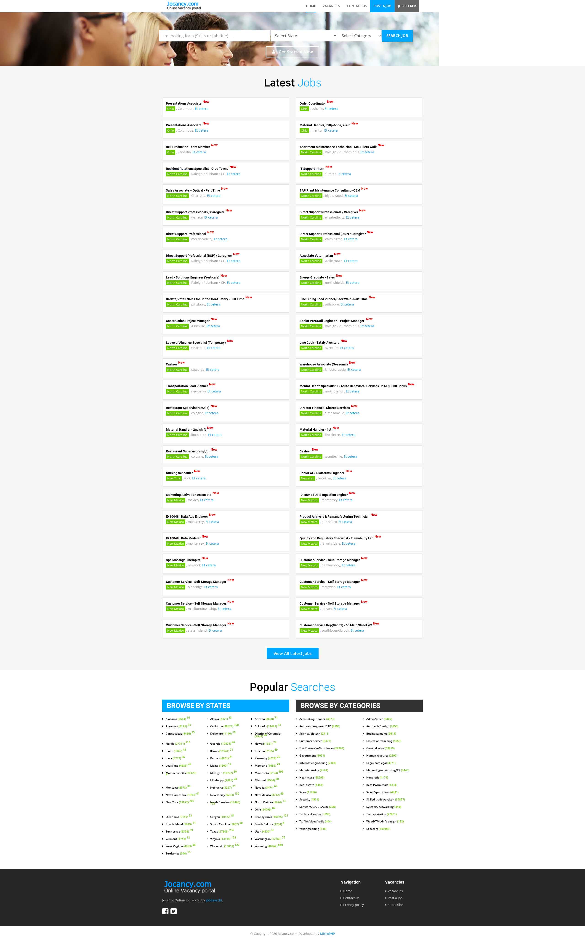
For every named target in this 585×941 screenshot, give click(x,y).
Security (309, 799)
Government (312, 755)
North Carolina (311, 152)
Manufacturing (313, 770)
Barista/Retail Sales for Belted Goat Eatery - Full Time (205, 299)
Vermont (178, 839)
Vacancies (331, 6)
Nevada (266, 787)
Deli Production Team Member (188, 147)
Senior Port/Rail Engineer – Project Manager (332, 321)
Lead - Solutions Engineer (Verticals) (192, 277)
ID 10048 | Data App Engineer (187, 516)
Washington (270, 839)
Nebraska (223, 787)
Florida (178, 743)
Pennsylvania (271, 817)
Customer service (315, 741)
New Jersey (224, 795)
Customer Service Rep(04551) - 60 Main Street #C (336, 625)
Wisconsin (224, 846)
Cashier (171, 364)
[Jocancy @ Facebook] (165, 911)
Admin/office (379, 719)
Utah (264, 831)
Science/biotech (314, 733)
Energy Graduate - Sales (317, 277)
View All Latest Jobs (293, 653)
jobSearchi (214, 900)
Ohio (170, 109)
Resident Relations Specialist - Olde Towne (197, 168)
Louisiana (178, 765)
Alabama (178, 719)
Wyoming (269, 846)
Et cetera (201, 108)
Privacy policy (353, 905)
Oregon (222, 817)
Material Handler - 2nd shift (186, 429)
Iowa (175, 758)
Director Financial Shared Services (325, 408)
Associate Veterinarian (316, 255)
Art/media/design (382, 726)
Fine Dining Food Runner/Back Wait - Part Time (334, 299)
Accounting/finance (317, 719)
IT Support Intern (312, 168)
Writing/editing (313, 828)
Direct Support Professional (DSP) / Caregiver (333, 234)
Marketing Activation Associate (188, 495)
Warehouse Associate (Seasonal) (324, 364)
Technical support (314, 814)
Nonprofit (377, 777)
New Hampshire (182, 795)
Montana (178, 787)
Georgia (222, 743)
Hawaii (266, 743)
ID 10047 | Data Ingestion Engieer (324, 495)
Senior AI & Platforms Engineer (322, 473)
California (224, 726)
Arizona (266, 719)
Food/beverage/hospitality (321, 748)
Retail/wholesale (381, 785)
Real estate (311, 785)
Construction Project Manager (188, 321)
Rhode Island (181, 824)
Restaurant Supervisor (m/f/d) (188, 408)
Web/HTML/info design (385, 821)
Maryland (267, 765)
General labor (380, 748)
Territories (178, 853)
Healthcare (311, 777)
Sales (308, 792)
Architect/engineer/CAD (319, 726)
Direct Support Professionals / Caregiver (195, 212)
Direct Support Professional (186, 234)
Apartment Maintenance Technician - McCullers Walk (338, 147)
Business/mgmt (381, 733)
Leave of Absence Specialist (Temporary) (196, 342)
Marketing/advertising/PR (387, 770)
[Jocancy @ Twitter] (173, 911)
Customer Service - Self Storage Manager (330, 560)
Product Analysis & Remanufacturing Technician (335, 516)
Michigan (223, 773)
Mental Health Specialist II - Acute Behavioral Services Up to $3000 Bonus (353, 386)
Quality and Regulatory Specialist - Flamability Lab (336, 538)
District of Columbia (268, 735)
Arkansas (178, 726)
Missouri (267, 780)
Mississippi (223, 780)
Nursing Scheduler (179, 473)
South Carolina (226, 824)
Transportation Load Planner (187, 386)
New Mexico (175, 500)
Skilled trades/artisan (385, 799)
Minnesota (269, 773)
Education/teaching (383, 741)
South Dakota (269, 824)
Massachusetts (181, 774)
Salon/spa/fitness (382, 792)
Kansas (221, 758)
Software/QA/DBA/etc (317, 807)
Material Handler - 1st (315, 429)
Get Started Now (295, 51)
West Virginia (181, 846)
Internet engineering (317, 763)
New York (173, 478)
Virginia (223, 839)
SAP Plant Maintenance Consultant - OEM (330, 190)
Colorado (268, 726)
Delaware (223, 733)
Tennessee (179, 831)
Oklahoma (179, 817)
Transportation (381, 814)
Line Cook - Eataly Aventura (320, 342)
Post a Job (382, 6)
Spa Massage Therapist (183, 560)
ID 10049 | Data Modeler (183, 538)
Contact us (357, 6)
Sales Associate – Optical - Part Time (193, 190)
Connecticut (180, 733)
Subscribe (395, 905)
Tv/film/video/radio (315, 821)
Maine (220, 765)
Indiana (266, 751)
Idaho (176, 751)
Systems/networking (383, 807)
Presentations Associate (184, 103)
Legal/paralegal (381, 763)
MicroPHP (327, 933)
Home (311, 6)
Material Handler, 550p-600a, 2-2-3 (325, 125)
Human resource (381, 755)
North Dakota (270, 802)
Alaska (221, 719)
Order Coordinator (313, 103)
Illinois (221, 751)
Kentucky (267, 758)
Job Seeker (407, 6)
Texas (222, 831)
